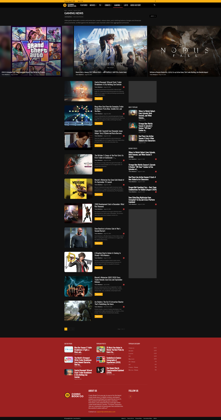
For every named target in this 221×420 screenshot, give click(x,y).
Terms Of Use (130, 418)
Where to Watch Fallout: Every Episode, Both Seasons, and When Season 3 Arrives (142, 154)
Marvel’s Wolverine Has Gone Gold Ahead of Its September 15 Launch (109, 180)
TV (100, 5)
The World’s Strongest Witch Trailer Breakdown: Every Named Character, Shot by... (83, 361)
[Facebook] (155, 1)
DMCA (155, 418)
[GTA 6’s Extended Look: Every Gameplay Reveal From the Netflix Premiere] (36, 51)
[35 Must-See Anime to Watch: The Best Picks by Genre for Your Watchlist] (101, 349)
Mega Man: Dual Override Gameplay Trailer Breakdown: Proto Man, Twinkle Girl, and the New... (109, 108)
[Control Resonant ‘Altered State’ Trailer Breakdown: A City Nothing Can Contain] (78, 91)
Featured (83, 5)
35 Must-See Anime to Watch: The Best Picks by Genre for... (115, 349)
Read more (98, 98)
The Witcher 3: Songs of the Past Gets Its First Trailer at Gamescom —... (109, 156)
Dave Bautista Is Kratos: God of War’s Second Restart (107, 229)
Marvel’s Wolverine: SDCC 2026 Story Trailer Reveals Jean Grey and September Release (108, 279)
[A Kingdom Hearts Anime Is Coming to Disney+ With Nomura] (78, 262)
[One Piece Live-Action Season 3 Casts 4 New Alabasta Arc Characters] (133, 138)
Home (65, 10)
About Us (123, 418)
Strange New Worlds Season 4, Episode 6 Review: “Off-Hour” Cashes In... (146, 127)
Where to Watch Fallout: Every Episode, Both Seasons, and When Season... (147, 114)
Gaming (117, 5)
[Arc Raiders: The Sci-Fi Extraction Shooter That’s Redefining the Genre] (78, 311)
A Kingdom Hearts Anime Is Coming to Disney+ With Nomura (108, 254)
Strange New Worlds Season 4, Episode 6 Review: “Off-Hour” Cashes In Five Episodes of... (142, 167)
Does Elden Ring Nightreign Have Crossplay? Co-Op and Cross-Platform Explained (142, 199)
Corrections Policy (147, 418)
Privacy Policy (138, 418)
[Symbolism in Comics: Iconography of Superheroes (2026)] (101, 360)
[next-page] (72, 329)
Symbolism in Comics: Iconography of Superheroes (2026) (114, 360)
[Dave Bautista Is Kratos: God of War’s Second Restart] (78, 237)
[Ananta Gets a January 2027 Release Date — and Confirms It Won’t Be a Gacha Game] (110, 51)
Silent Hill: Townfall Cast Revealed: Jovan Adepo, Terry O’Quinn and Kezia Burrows (108, 132)
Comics (107, 5)
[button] (154, 5)
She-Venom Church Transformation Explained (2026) (115, 370)
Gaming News (68, 16)
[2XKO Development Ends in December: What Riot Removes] (78, 213)
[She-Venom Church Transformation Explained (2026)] (101, 370)
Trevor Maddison (6, 74)
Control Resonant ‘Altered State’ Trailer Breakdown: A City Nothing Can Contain (108, 83)
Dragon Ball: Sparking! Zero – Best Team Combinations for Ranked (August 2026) (143, 188)
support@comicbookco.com (106, 412)
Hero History (135, 5)
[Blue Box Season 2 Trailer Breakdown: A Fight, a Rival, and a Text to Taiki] (68, 349)
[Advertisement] (143, 92)
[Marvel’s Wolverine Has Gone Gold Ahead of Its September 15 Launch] (78, 189)
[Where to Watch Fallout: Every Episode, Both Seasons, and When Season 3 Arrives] (133, 113)
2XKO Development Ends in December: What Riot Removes (109, 205)
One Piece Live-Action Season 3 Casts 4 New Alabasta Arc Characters (147, 138)
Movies (92, 5)
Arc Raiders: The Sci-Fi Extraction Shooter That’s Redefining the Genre (109, 302)
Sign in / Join (80, 1)
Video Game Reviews (78, 16)
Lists (126, 5)
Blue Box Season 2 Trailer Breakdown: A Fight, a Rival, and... (83, 349)
